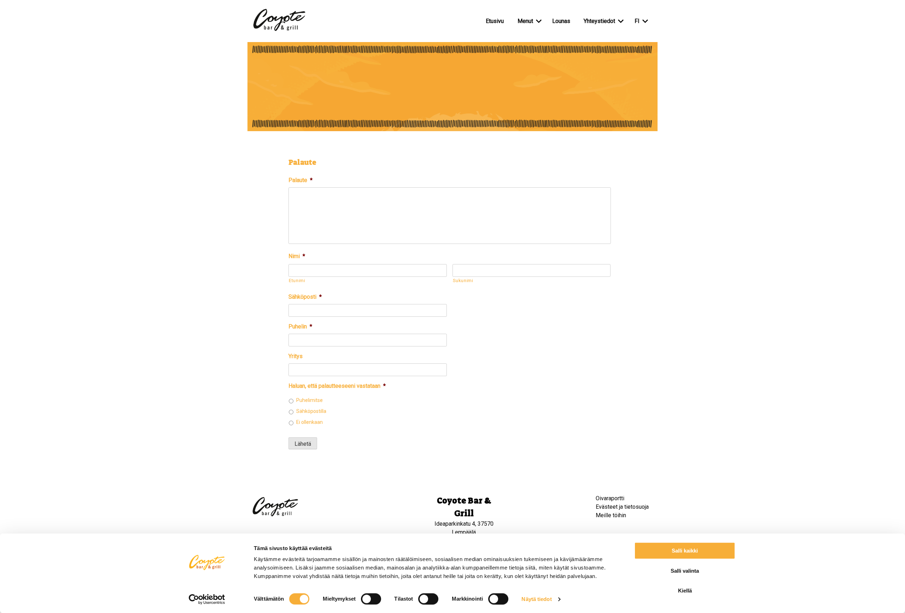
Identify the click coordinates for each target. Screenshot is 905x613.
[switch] (371, 599)
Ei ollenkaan (309, 422)
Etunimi (297, 280)
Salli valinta (685, 571)
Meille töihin (611, 515)
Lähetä (302, 443)
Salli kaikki (685, 551)
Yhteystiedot (599, 21)
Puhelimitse (309, 400)
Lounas (561, 21)
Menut (525, 21)
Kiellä (685, 591)
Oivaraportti (610, 498)
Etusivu (495, 21)
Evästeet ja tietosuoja (622, 506)
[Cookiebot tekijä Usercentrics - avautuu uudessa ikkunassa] (207, 599)
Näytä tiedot (536, 599)
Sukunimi (463, 280)
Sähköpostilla (311, 411)
